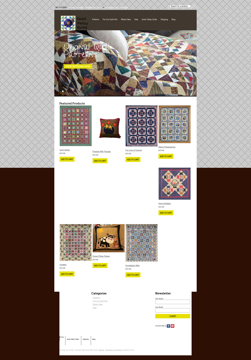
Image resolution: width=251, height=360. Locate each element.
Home (71, 7)
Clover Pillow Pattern (101, 256)
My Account (90, 7)
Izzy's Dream (65, 149)
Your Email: (159, 307)
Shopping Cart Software (113, 350)
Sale (136, 19)
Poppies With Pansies (102, 151)
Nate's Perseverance (166, 146)
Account (79, 7)
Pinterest (172, 326)
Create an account (111, 7)
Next (194, 62)
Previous (56, 62)
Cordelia (63, 264)
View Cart (124, 7)
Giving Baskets (164, 203)
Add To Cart (67, 159)
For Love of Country (134, 150)
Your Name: (159, 299)
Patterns (95, 19)
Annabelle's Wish (133, 265)
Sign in (99, 7)
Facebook (168, 326)
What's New (126, 19)
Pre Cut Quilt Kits (110, 19)
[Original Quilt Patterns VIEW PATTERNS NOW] (76, 95)
